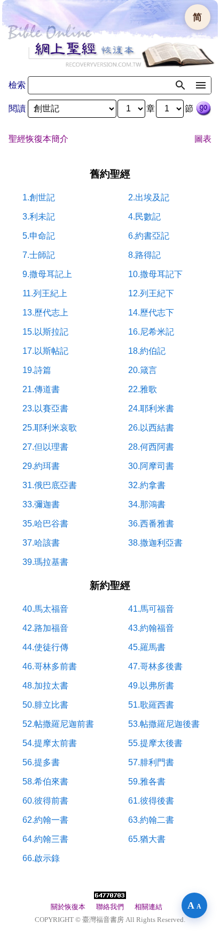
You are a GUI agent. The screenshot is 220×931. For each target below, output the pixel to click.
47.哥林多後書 (155, 666)
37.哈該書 (41, 542)
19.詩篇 (36, 370)
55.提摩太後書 (155, 743)
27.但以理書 (45, 446)
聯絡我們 (110, 907)
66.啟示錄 (41, 858)
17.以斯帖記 (45, 350)
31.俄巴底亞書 (49, 485)
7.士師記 (38, 255)
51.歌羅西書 (151, 704)
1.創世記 (38, 197)
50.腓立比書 (45, 704)
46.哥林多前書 (49, 666)
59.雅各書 (147, 781)
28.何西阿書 (151, 446)
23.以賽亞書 (45, 408)
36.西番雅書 (151, 523)
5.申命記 (38, 235)
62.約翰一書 (45, 819)
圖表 (202, 138)
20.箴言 (142, 370)
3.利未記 (38, 216)
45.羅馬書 (147, 647)
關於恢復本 (68, 907)
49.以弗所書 (151, 685)
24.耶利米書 (151, 408)
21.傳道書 (41, 389)
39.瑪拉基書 (45, 561)
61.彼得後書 (151, 800)
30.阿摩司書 (151, 466)
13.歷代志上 (45, 312)
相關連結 (148, 907)
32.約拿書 (147, 485)
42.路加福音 (45, 628)
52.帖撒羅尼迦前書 (58, 723)
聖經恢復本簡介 (38, 138)
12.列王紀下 (151, 293)
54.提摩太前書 (49, 743)
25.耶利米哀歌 (49, 427)
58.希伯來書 (45, 781)
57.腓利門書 (151, 762)
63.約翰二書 (151, 819)
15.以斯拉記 (45, 331)
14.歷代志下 (151, 312)
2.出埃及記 (148, 197)
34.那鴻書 (147, 504)
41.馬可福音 (151, 608)
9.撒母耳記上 (47, 274)
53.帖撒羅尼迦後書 (164, 723)
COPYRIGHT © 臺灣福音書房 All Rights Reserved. (110, 920)
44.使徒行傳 (45, 647)
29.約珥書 (41, 466)
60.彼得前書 (45, 800)
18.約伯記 (147, 350)
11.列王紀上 (44, 293)
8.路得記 (144, 255)
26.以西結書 (151, 427)
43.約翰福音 (151, 628)
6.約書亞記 (148, 235)
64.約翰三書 (45, 839)
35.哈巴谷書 (45, 523)
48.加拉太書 (45, 685)
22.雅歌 (142, 389)
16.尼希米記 (151, 331)
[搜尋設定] (201, 85)
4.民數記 (144, 216)
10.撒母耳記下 (155, 274)
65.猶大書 (147, 839)
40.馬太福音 (45, 608)
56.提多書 (41, 762)
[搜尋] (180, 85)
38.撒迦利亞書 (155, 542)
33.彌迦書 (41, 504)
